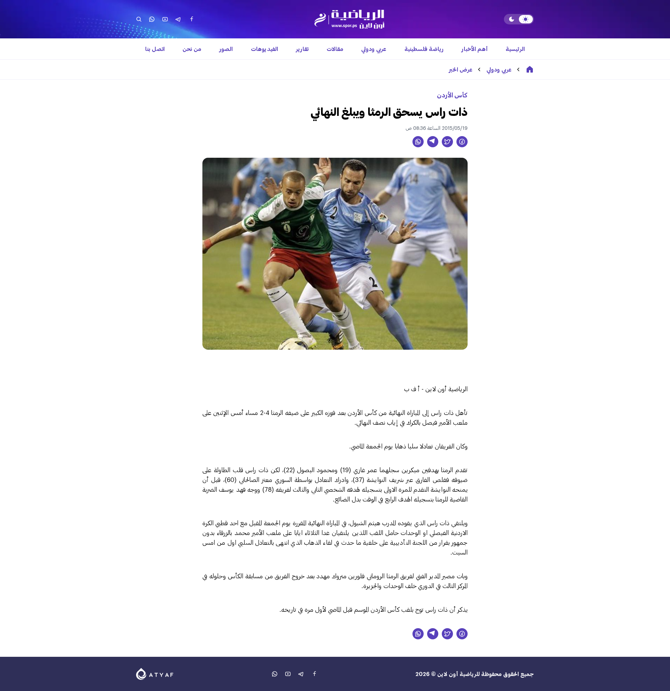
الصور (226, 48)
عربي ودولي (373, 48)
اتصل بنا (155, 48)
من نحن (192, 48)
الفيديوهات (264, 48)
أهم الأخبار (475, 48)
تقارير (302, 48)
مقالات (335, 48)
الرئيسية (515, 48)
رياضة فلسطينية (424, 48)
